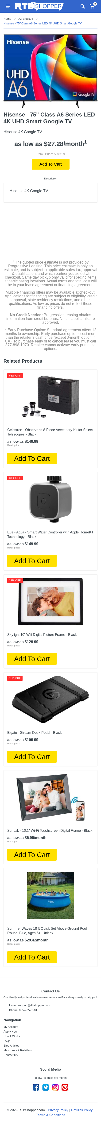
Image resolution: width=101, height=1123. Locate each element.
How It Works (12, 1036)
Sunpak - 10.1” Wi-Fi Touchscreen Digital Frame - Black (50, 830)
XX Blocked (25, 18)
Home (7, 18)
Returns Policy (82, 1110)
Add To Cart (50, 164)
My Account (11, 1027)
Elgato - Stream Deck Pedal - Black (34, 732)
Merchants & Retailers (18, 1050)
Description (50, 178)
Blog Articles (11, 1045)
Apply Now (10, 1031)
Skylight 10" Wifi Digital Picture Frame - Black (42, 635)
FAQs (7, 1041)
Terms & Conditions (50, 1115)
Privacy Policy (58, 1110)
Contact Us (11, 1055)
